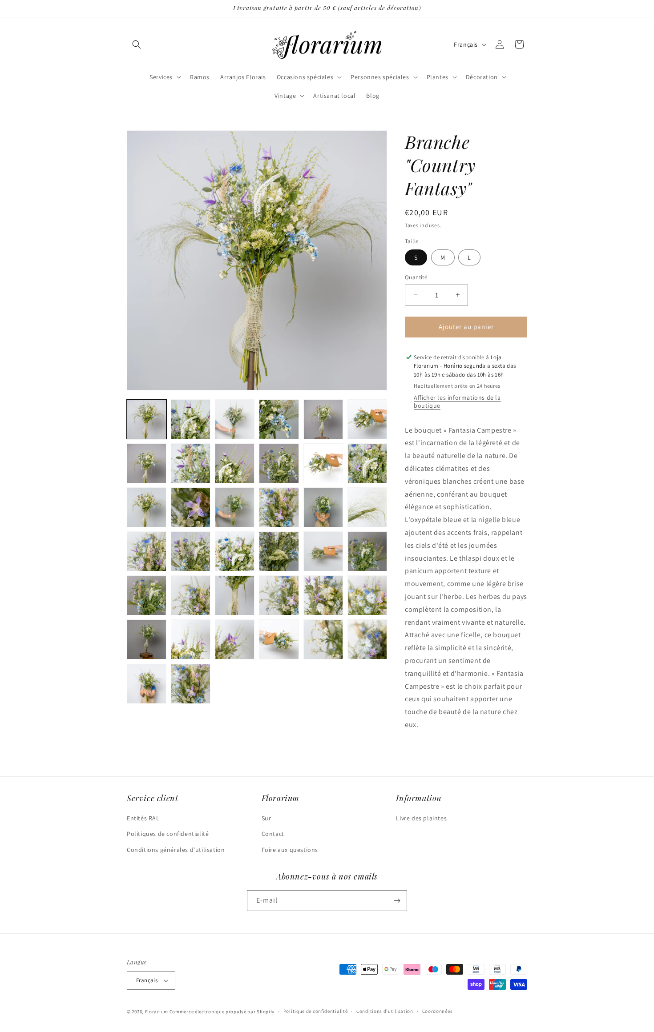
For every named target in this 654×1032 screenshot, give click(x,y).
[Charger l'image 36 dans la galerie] (367, 639)
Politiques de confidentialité (168, 834)
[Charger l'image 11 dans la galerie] (323, 463)
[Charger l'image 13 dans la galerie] (146, 507)
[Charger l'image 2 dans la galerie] (190, 419)
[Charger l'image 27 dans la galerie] (234, 595)
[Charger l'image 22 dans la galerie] (279, 551)
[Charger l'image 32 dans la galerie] (190, 639)
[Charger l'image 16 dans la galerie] (279, 507)
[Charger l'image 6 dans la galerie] (367, 419)
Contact (273, 834)
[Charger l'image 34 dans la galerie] (279, 639)
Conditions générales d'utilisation (176, 850)
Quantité (416, 277)
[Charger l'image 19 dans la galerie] (146, 551)
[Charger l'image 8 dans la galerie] (190, 463)
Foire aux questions (290, 850)
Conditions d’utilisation (384, 1011)
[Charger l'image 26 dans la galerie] (190, 595)
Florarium (156, 1011)
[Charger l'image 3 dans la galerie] (234, 419)
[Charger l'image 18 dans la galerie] (367, 507)
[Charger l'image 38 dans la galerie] (190, 683)
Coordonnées (437, 1011)
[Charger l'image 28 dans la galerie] (279, 595)
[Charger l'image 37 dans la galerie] (146, 683)
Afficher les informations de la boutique (457, 402)
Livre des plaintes (421, 818)
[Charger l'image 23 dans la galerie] (323, 551)
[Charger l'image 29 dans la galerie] (323, 595)
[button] (136, 44)
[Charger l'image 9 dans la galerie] (234, 463)
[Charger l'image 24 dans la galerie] (367, 551)
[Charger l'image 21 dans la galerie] (234, 551)
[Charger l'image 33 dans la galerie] (234, 639)
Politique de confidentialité (315, 1011)
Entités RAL (143, 818)
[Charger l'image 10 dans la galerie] (279, 463)
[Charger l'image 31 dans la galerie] (146, 639)
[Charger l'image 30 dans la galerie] (367, 595)
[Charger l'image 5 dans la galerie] (323, 419)
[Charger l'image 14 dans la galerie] (190, 507)
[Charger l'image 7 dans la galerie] (146, 463)
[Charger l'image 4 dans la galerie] (279, 419)
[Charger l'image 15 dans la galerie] (234, 507)
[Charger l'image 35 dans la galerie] (323, 639)
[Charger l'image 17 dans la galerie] (323, 507)
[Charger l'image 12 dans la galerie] (367, 463)
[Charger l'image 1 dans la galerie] (146, 419)
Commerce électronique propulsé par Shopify (222, 1011)
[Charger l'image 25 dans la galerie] (146, 595)
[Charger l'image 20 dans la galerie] (190, 551)
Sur (266, 818)
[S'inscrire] (397, 900)
